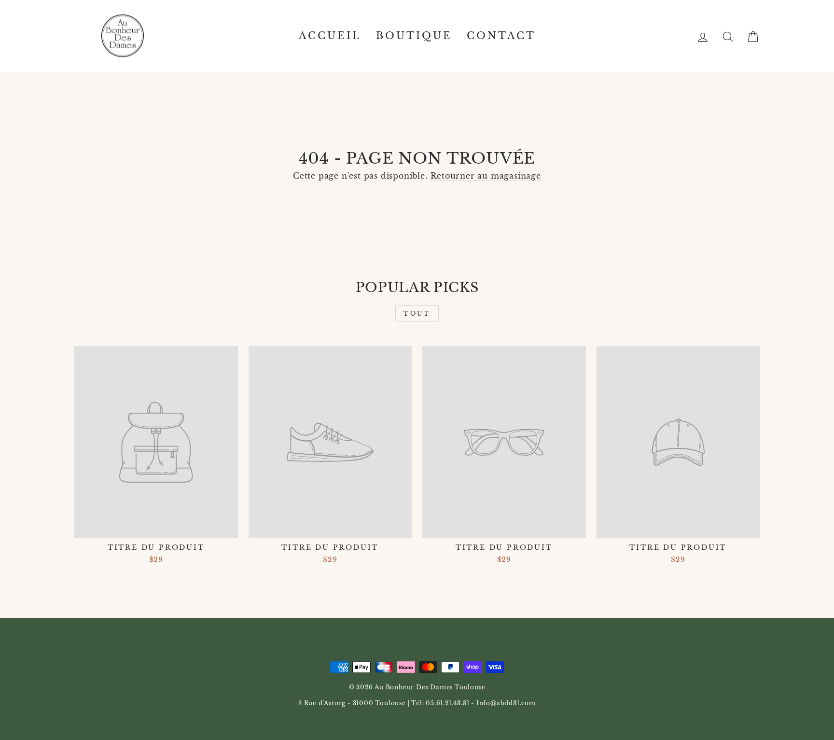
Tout (416, 313)
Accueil (330, 36)
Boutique (414, 36)
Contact (501, 36)
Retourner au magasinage (486, 176)
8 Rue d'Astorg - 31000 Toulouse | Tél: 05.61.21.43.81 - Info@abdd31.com (417, 703)
